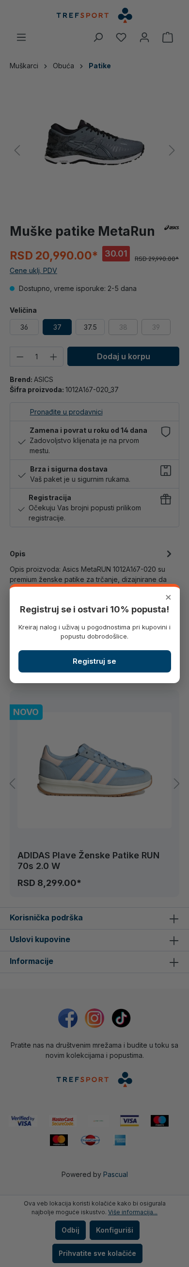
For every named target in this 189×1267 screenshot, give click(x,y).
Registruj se (94, 661)
